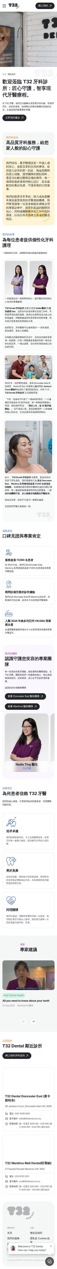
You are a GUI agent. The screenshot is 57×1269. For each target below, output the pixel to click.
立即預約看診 (12, 118)
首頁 (4, 74)
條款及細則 (36, 1233)
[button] (33, 1021)
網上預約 (43, 6)
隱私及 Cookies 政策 (40, 1240)
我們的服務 (13, 1238)
